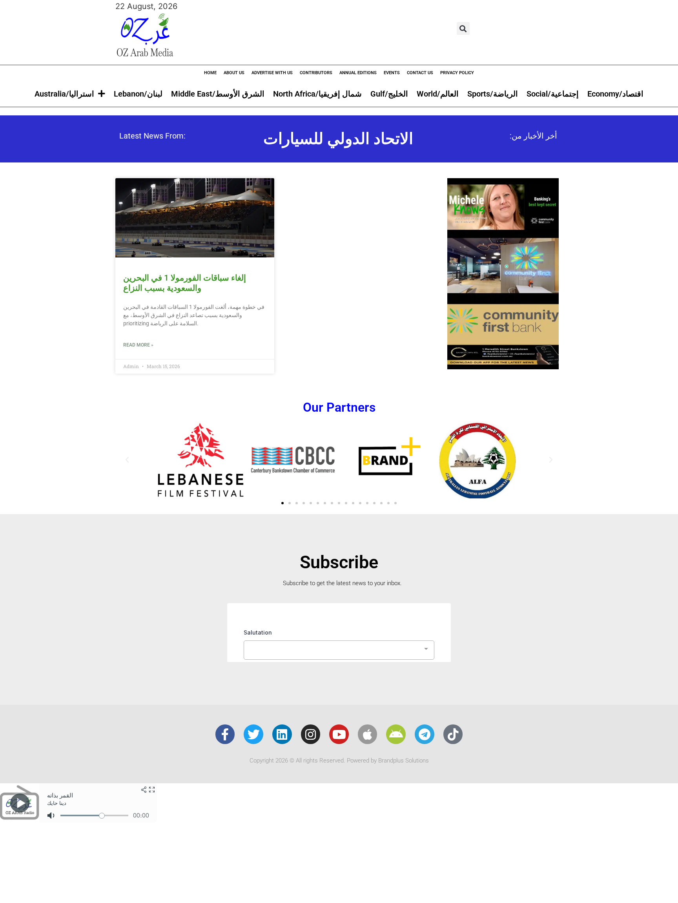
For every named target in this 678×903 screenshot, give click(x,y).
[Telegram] (424, 734)
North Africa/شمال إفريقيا (317, 94)
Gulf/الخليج (389, 94)
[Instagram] (311, 734)
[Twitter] (253, 734)
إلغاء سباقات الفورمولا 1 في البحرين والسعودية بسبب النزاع (184, 282)
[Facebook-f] (225, 734)
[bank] (503, 366)
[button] (463, 28)
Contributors (316, 72)
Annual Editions (358, 72)
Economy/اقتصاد (615, 94)
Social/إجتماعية (553, 94)
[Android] (396, 734)
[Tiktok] (453, 734)
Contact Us (420, 72)
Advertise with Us (272, 72)
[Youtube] (339, 734)
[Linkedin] (282, 734)
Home (210, 72)
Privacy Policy (457, 72)
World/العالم (438, 94)
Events (392, 72)
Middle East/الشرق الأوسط (217, 94)
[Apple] (367, 734)
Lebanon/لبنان (138, 94)
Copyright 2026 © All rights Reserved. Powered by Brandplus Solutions (339, 760)
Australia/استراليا (64, 94)
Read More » (138, 345)
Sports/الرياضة (492, 94)
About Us (234, 72)
